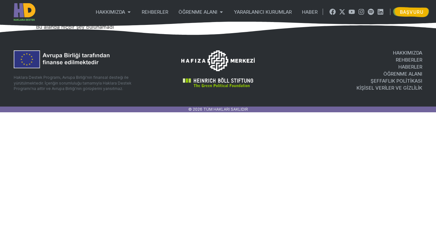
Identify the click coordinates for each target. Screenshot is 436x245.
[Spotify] (371, 12)
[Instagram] (361, 12)
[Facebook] (332, 12)
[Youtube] (352, 12)
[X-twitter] (342, 12)
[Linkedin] (380, 12)
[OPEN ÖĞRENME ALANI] (221, 12)
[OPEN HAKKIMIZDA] (129, 12)
